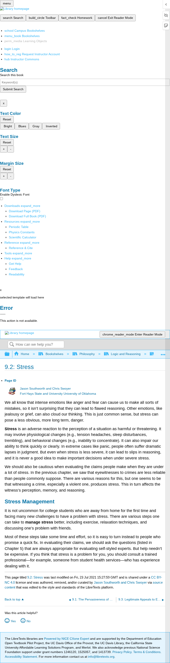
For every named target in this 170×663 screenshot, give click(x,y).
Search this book (11, 75)
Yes (13, 621)
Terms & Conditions (146, 652)
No (29, 621)
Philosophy (87, 354)
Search (12, 344)
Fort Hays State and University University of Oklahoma (58, 393)
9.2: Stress (35, 577)
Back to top (12, 599)
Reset (7, 119)
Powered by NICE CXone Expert (67, 638)
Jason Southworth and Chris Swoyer (45, 388)
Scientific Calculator (22, 237)
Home (25, 354)
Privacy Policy (121, 652)
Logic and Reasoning (125, 354)
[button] (16, 269)
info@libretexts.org (100, 656)
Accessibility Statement (21, 656)
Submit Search (13, 89)
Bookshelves (54, 354)
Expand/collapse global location (163, 353)
